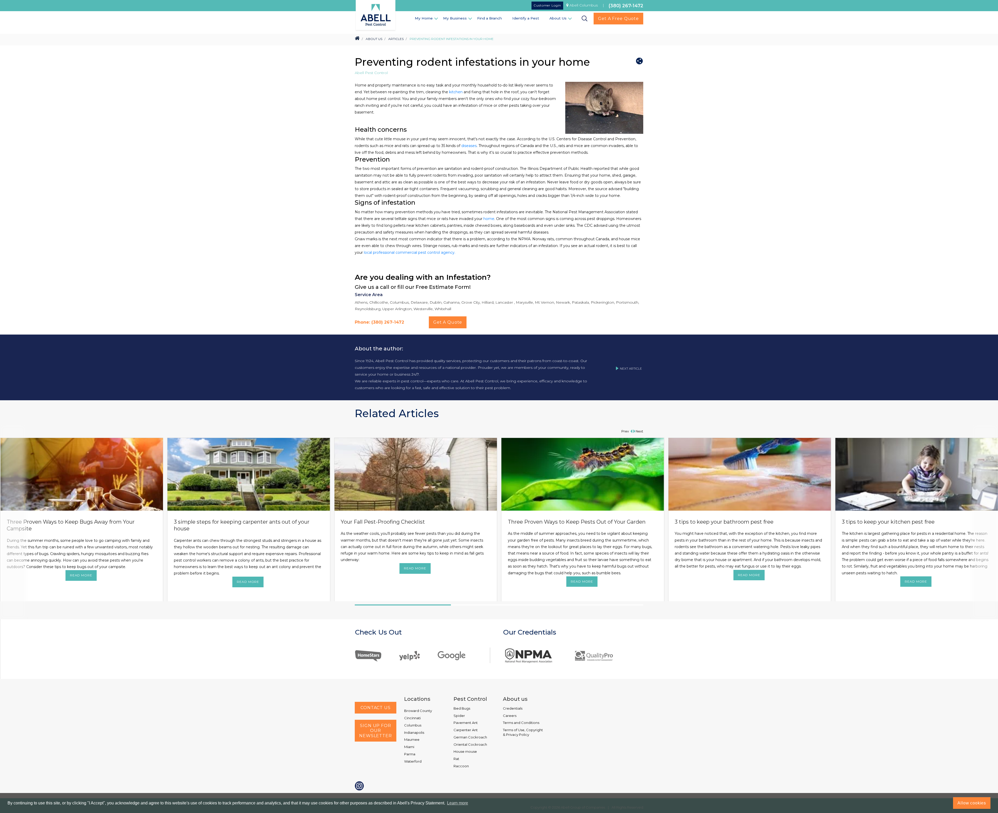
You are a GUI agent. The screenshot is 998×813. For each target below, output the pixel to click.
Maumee (411, 739)
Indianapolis (414, 732)
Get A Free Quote (618, 18)
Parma (409, 754)
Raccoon (461, 766)
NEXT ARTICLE (631, 368)
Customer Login (547, 5)
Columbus (412, 725)
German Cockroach (470, 737)
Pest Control (470, 699)
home (488, 218)
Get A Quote (447, 322)
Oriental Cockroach (470, 744)
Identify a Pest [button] (525, 18)
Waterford (413, 761)
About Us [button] (558, 18)
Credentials (512, 708)
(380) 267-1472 (626, 5)
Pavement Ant (466, 723)
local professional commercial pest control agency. (409, 252)
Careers (509, 716)
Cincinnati (412, 718)
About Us (374, 39)
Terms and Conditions (521, 723)
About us (515, 699)
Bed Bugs (462, 708)
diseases (469, 145)
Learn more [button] (457, 803)
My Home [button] (424, 18)
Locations (417, 699)
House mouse (465, 751)
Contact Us (375, 707)
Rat (456, 759)
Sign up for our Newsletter (375, 730)
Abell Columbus (583, 5)
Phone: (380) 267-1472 (379, 322)
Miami (409, 747)
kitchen (456, 92)
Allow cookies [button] (971, 803)
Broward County (418, 711)
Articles (396, 39)
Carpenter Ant (466, 730)
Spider (459, 716)
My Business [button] (455, 18)
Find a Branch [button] (489, 18)
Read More (81, 575)
